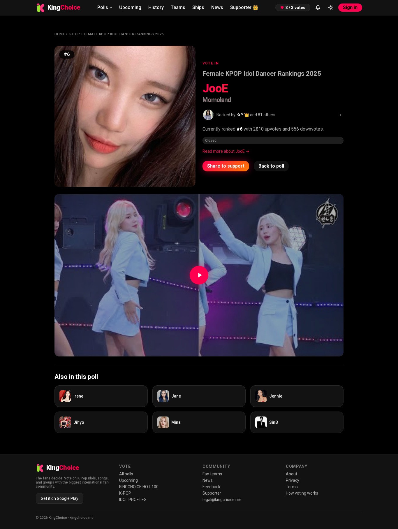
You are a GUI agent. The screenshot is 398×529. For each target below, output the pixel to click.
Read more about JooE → (225, 151)
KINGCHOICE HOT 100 (139, 486)
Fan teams (212, 474)
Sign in (350, 7)
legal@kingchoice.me (222, 499)
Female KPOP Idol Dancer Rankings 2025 (124, 34)
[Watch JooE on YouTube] (199, 275)
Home (59, 34)
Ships (198, 7)
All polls (126, 474)
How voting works (302, 493)
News (217, 7)
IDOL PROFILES (133, 499)
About (291, 474)
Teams (178, 7)
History (156, 7)
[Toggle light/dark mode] (330, 7)
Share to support (225, 166)
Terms (292, 486)
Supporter (244, 7)
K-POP (74, 34)
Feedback (211, 486)
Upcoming (130, 7)
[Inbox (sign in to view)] (318, 7)
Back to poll (271, 166)
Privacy (292, 480)
